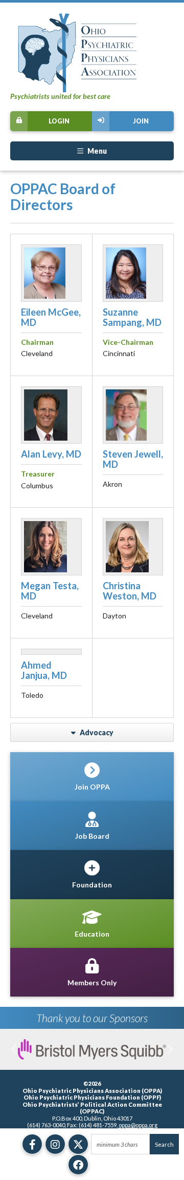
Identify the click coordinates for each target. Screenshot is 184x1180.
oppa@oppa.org (138, 1125)
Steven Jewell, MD (133, 459)
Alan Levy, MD (51, 454)
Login (59, 121)
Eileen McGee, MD (51, 317)
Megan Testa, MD (50, 591)
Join (141, 121)
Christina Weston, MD (129, 591)
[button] (14, 1049)
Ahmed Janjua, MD (44, 670)
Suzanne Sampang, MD (132, 317)
